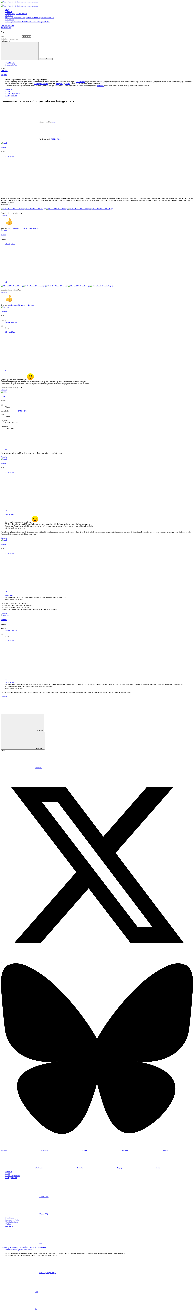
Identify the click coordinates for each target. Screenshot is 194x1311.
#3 (6, 370)
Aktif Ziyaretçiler (11, 22)
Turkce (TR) (43, 1214)
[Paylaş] (22, 175)
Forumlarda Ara (21, 14)
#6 (6, 592)
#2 (6, 282)
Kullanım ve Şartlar (12, 1220)
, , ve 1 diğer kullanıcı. (24, 228)
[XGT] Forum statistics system (16, 1250)
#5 (6, 511)
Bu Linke (100, 86)
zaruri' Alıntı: (10, 682)
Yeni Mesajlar (10, 14)
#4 (6, 449)
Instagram (59, 84)
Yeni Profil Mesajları (35, 18)
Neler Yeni (9, 16)
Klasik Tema (43, 1197)
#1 (6, 194)
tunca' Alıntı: (9, 595)
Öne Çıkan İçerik (11, 18)
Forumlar (8, 12)
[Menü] (2, 4)
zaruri (54, 122)
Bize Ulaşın (9, 1218)
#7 (6, 679)
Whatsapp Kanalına (41, 84)
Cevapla (4, 215)
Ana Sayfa (9, 1226)
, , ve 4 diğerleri (21, 305)
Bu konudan (80, 82)
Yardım (8, 1224)
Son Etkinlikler (48, 18)
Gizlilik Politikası (11, 1222)
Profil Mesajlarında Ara (41, 22)
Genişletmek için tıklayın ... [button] (15, 528)
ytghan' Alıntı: (10, 514)
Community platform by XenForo (23, 1248)
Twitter (67, 84)
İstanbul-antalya (11, 322)
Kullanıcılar (9, 20)
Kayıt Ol (4, 75)
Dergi (7, 10)
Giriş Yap (4, 71)
